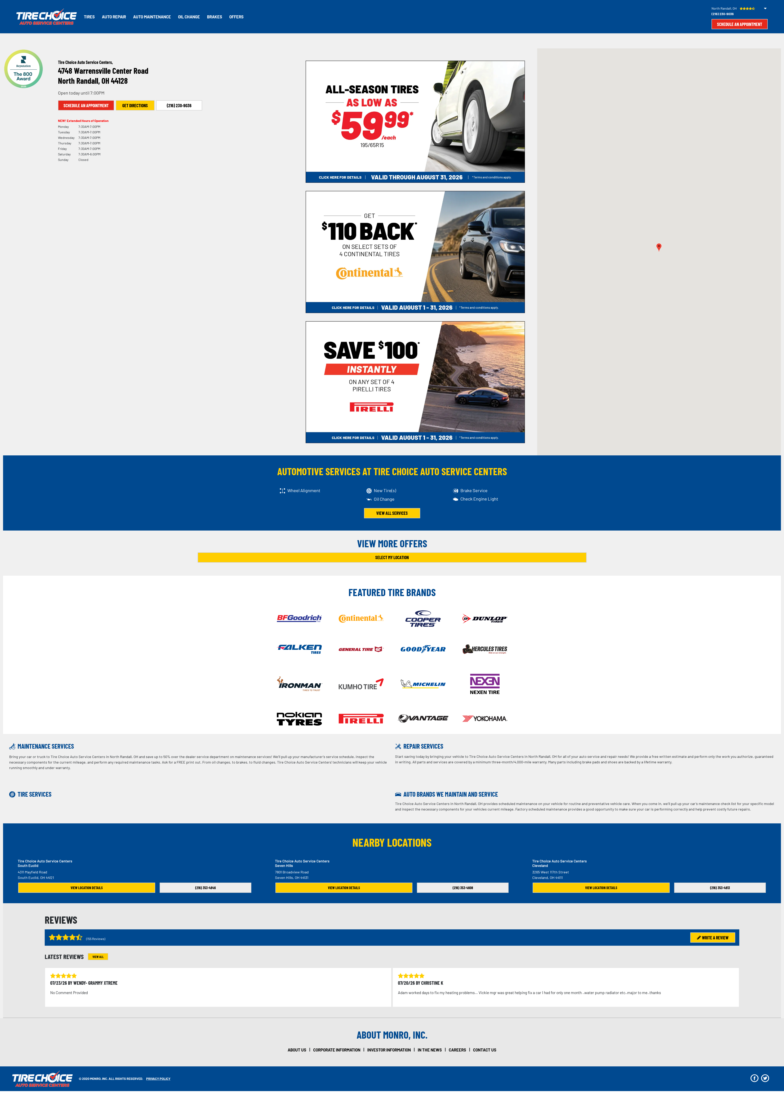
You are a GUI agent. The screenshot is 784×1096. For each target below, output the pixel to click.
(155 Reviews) (95, 939)
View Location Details (87, 887)
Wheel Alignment (303, 490)
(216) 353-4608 (463, 887)
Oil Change (189, 16)
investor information (389, 1049)
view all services (392, 513)
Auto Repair (114, 16)
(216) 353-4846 (205, 887)
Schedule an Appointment (739, 24)
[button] (659, 247)
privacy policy (158, 1078)
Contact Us (484, 1049)
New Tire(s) (385, 490)
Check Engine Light (479, 498)
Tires (89, 16)
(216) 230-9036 (723, 14)
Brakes (214, 16)
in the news (430, 1049)
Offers (236, 16)
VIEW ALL (98, 957)
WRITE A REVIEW (715, 937)
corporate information (336, 1049)
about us (297, 1049)
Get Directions (135, 105)
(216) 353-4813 (720, 887)
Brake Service (474, 490)
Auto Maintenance (152, 16)
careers (457, 1049)
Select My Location (392, 557)
